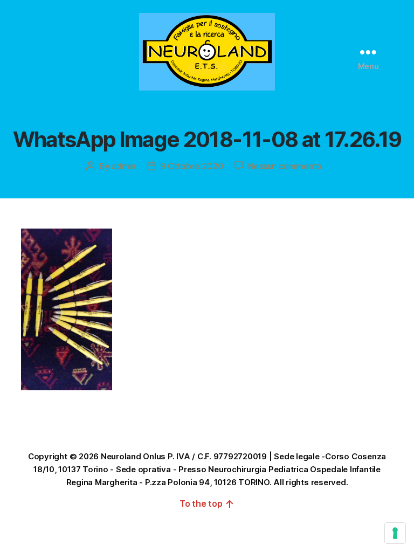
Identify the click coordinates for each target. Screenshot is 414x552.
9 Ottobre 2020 (192, 166)
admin (124, 166)
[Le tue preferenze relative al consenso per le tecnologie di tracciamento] (395, 533)
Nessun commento (285, 166)
